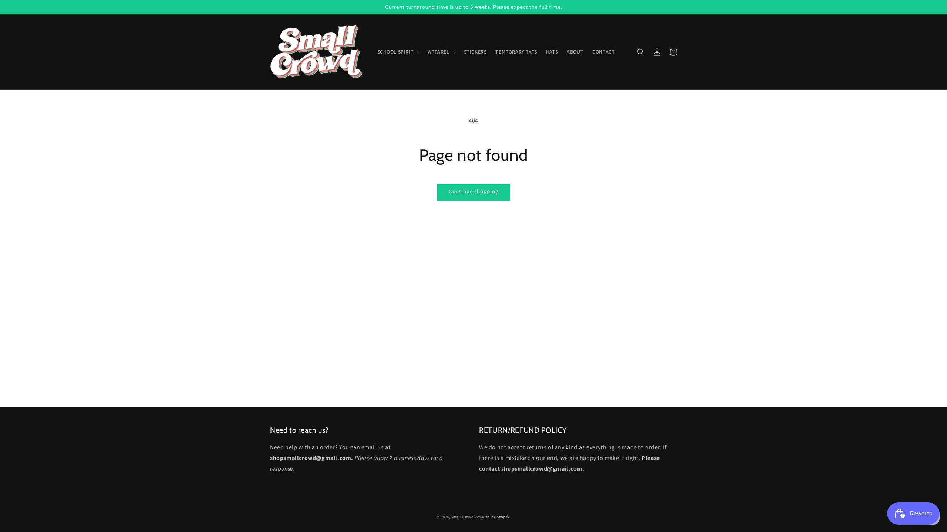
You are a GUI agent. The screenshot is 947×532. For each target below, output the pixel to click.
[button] (398, 52)
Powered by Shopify (492, 517)
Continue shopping (474, 191)
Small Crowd (462, 517)
